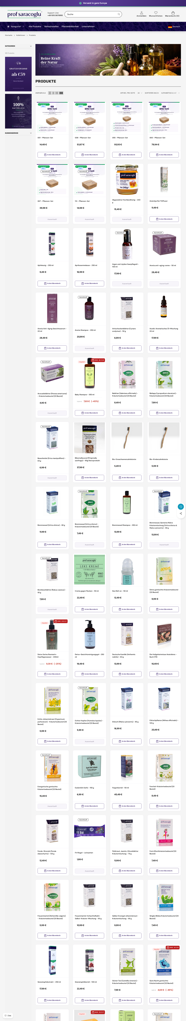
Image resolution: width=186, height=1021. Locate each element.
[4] (61, 93)
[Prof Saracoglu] (25, 14)
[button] (173, 14)
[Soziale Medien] (181, 513)
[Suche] (119, 14)
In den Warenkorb (53, 155)
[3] (56, 93)
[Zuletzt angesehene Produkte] (181, 507)
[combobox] (93, 14)
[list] (49, 93)
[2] (53, 93)
